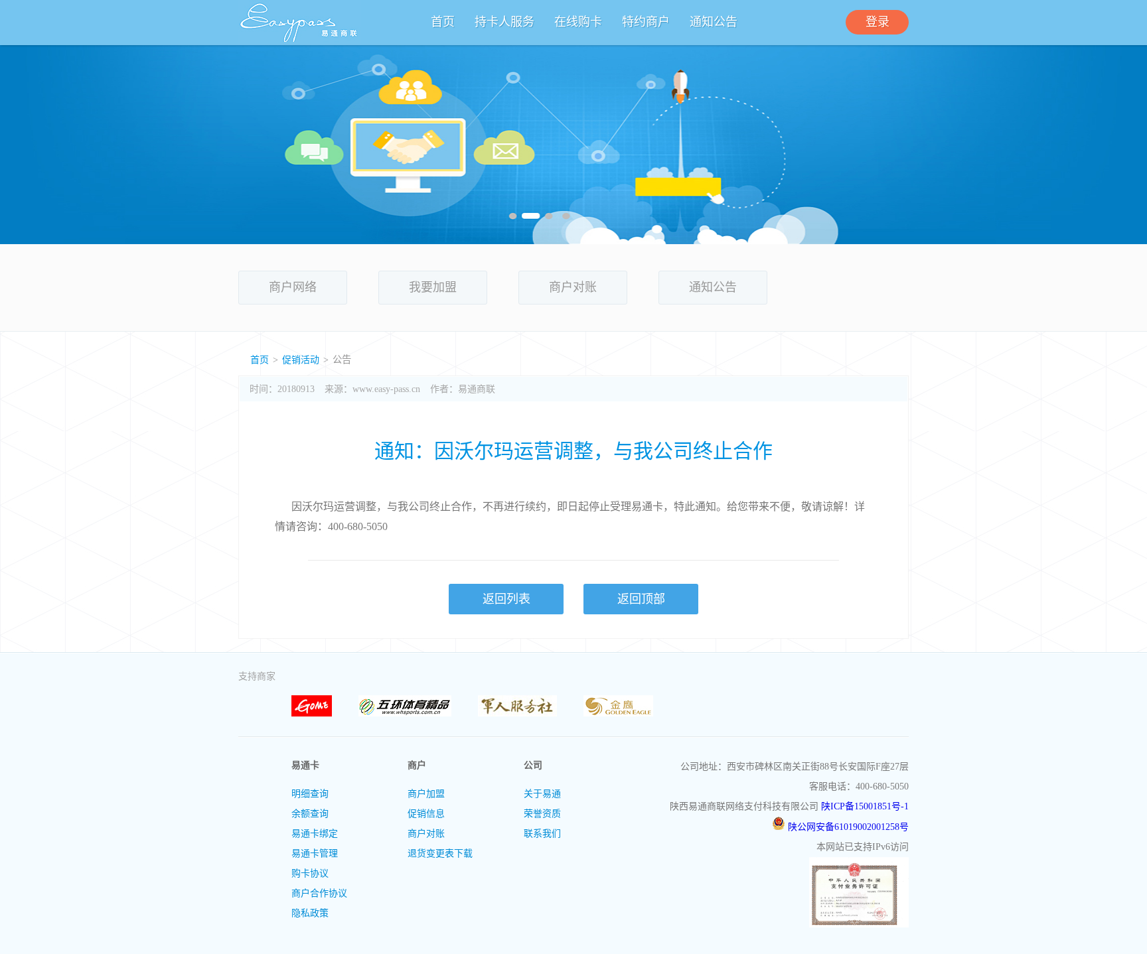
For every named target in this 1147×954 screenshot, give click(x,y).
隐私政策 (310, 913)
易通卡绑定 (314, 834)
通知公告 (713, 22)
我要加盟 (433, 287)
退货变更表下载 (440, 853)
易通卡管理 (314, 853)
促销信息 (426, 814)
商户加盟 (426, 794)
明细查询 (310, 794)
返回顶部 (641, 599)
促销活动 (300, 360)
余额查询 (310, 814)
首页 (443, 22)
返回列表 (506, 599)
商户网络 (293, 287)
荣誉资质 (542, 814)
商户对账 (573, 287)
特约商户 (646, 22)
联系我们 (542, 834)
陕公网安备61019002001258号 (847, 827)
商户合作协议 (319, 893)
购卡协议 (310, 873)
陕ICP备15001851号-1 (865, 806)
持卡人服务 (504, 22)
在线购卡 (578, 22)
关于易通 (542, 794)
